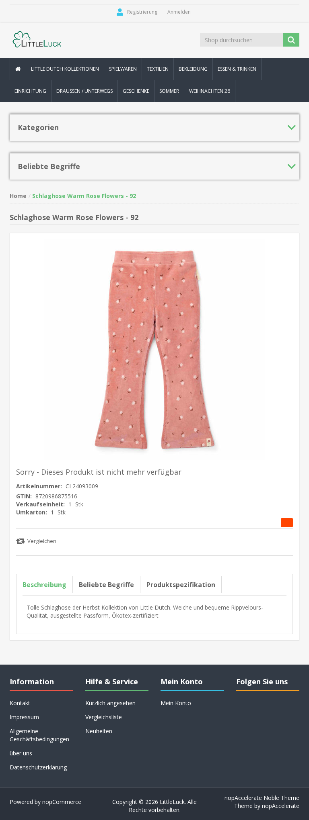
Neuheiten (98, 731)
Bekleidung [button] (193, 68)
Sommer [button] (169, 91)
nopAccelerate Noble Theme (262, 798)
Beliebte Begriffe (106, 584)
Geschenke (136, 91)
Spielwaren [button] (123, 68)
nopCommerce (61, 802)
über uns (21, 753)
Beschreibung (44, 584)
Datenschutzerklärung (38, 767)
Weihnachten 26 (209, 91)
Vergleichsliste (103, 717)
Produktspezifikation (180, 584)
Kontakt (20, 703)
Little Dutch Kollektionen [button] (65, 68)
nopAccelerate (280, 806)
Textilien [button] (158, 68)
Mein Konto (176, 703)
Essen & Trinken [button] (237, 68)
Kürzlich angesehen (110, 703)
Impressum (24, 717)
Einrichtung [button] (30, 91)
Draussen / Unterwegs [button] (84, 91)
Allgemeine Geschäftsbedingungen (39, 735)
